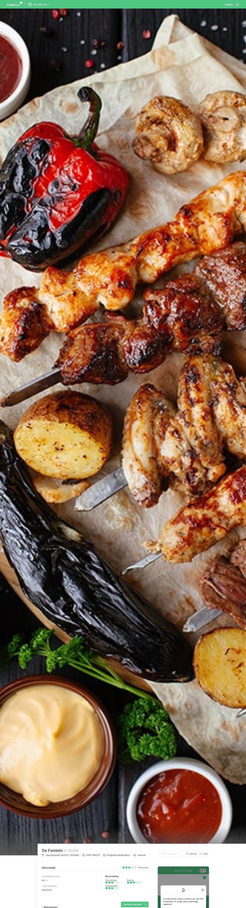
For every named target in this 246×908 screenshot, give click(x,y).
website (142, 855)
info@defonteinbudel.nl (118, 855)
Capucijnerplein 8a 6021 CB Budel (62, 855)
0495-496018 (93, 855)
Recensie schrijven (133, 904)
